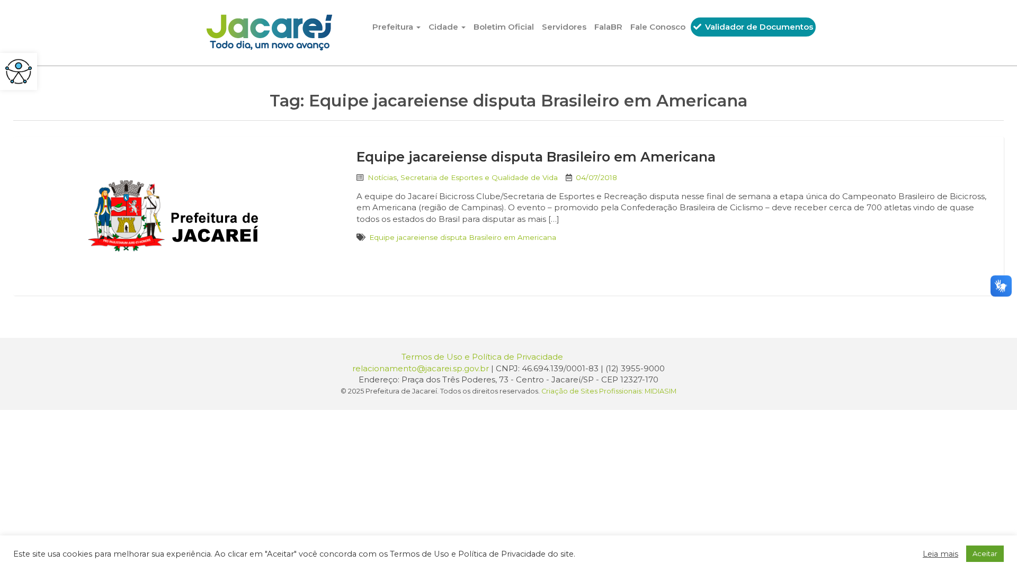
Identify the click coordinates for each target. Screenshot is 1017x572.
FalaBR (608, 27)
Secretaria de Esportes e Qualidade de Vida (479, 177)
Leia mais (940, 554)
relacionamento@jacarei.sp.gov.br (420, 368)
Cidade (444, 27)
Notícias (382, 177)
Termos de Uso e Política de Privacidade (482, 357)
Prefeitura (393, 27)
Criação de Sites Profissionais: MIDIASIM (608, 391)
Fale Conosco (657, 27)
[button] (18, 71)
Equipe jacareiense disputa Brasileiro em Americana (536, 157)
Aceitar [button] (985, 553)
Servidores (564, 27)
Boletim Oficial (504, 27)
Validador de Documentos (758, 27)
